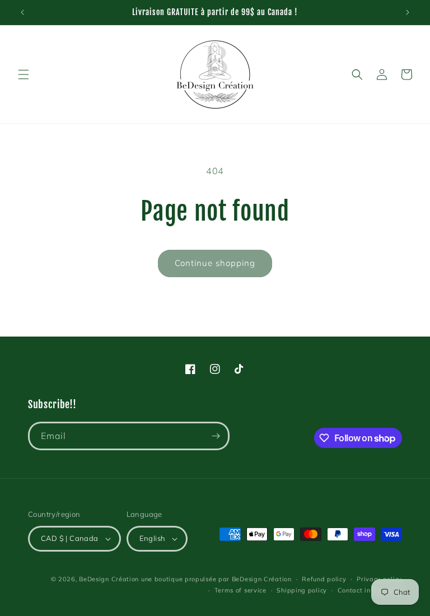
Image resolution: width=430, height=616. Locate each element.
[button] (23, 74)
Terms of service (240, 590)
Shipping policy (302, 590)
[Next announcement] (407, 12)
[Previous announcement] (22, 12)
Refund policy (324, 579)
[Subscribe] (215, 436)
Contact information (370, 590)
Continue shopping (215, 263)
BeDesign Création (109, 579)
